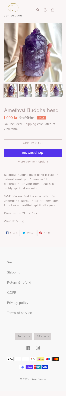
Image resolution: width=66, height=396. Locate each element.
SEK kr (41, 336)
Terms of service (19, 313)
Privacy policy (17, 303)
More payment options (33, 161)
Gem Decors (38, 379)
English (22, 336)
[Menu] (60, 9)
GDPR (11, 293)
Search (12, 262)
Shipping (30, 124)
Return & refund (19, 282)
